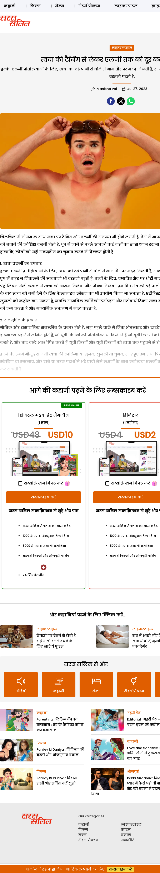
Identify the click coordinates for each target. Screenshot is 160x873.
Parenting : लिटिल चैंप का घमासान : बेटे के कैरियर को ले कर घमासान (60, 724)
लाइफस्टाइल (126, 6)
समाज (126, 834)
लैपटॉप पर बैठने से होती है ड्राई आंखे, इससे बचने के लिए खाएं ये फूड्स (56, 641)
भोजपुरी (133, 771)
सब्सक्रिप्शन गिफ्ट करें (43, 483)
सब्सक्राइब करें (43, 497)
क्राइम (126, 829)
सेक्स (59, 6)
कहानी (9, 6)
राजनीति (128, 840)
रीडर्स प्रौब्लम (89, 6)
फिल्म (35, 6)
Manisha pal (107, 88)
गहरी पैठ (134, 713)
